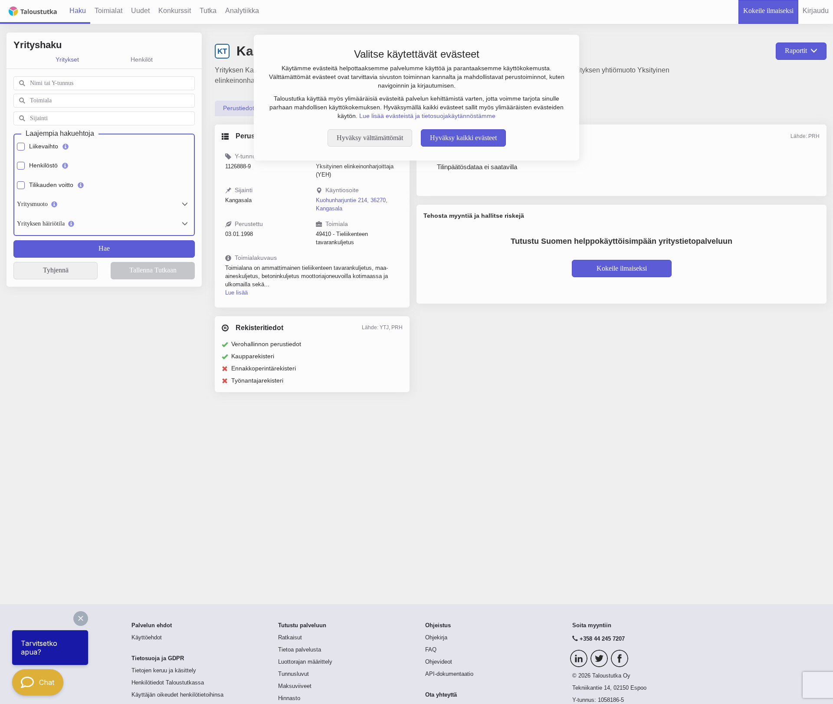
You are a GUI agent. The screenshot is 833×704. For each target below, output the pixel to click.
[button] (80, 618)
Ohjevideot (438, 662)
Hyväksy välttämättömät (370, 137)
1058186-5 (611, 700)
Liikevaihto (43, 146)
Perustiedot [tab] (238, 108)
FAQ (430, 650)
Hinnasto (289, 698)
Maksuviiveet (295, 686)
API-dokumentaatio (449, 674)
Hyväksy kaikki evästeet (463, 137)
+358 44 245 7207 (602, 639)
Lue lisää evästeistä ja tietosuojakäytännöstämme (427, 115)
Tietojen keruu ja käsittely (163, 671)
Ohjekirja (436, 638)
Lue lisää (236, 292)
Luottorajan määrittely (305, 662)
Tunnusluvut (293, 674)
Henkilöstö (43, 165)
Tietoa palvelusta (299, 650)
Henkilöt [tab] (142, 59)
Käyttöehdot (146, 638)
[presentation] (238, 108)
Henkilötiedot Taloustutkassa (167, 683)
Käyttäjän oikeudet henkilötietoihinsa (177, 695)
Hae (104, 248)
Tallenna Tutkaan (153, 270)
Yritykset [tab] (67, 59)
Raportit (796, 50)
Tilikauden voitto (51, 184)
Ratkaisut (290, 638)
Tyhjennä (56, 270)
